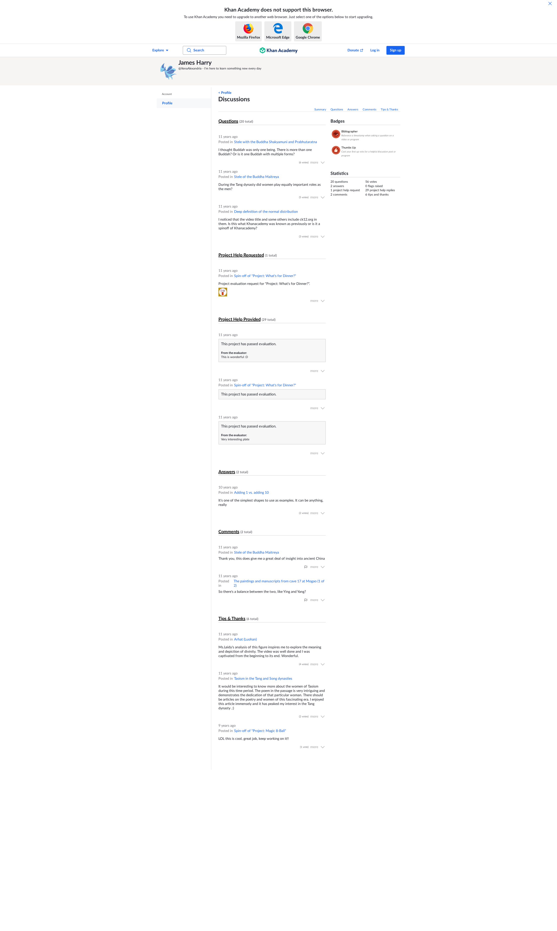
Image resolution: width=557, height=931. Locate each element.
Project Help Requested (241, 255)
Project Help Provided (239, 319)
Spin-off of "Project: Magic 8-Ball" (260, 731)
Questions (337, 109)
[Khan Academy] (279, 50)
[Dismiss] (550, 3)
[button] (168, 71)
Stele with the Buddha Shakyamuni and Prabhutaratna (275, 142)
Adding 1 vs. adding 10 (251, 492)
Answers (352, 109)
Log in (374, 50)
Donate (353, 50)
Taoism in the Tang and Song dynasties (263, 678)
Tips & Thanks (389, 109)
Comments (369, 109)
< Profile (225, 93)
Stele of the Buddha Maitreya (256, 177)
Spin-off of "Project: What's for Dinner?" (265, 276)
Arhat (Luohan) (245, 639)
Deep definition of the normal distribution (266, 211)
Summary (320, 109)
